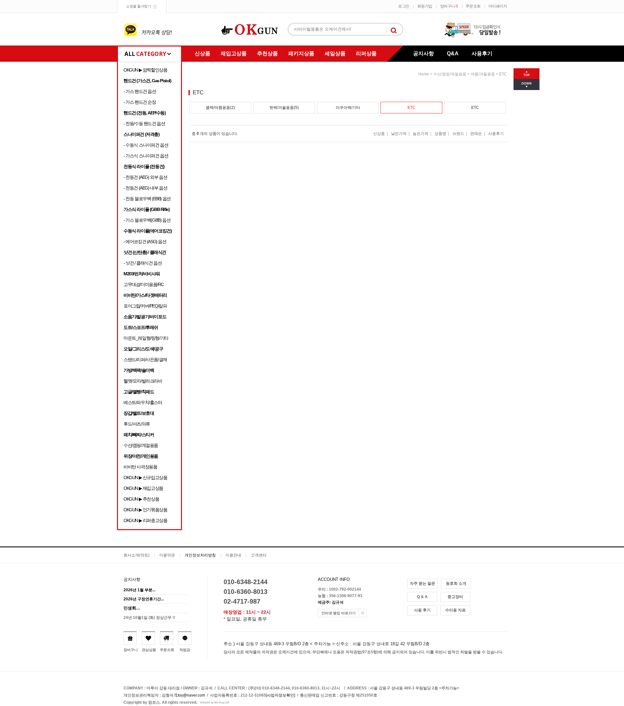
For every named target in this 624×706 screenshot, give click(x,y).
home (423, 74)
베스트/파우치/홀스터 (143, 402)
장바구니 (449, 6)
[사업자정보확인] (280, 695)
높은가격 (420, 133)
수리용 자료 (455, 610)
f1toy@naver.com (190, 695)
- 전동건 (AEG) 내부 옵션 (145, 187)
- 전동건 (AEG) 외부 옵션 (145, 177)
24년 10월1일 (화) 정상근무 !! (149, 617)
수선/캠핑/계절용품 (141, 445)
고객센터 (258, 555)
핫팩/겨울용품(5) (284, 107)
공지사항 (423, 53)
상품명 (440, 133)
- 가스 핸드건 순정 (140, 102)
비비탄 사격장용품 (140, 466)
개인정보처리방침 (200, 555)
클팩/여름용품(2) (220, 107)
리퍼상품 (366, 53)
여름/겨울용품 (483, 74)
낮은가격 (399, 133)
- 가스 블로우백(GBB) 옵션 (147, 220)
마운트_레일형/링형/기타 (146, 338)
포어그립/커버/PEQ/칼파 (145, 305)
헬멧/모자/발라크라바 (143, 381)
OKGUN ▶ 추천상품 (141, 499)
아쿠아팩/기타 (348, 107)
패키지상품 (301, 53)
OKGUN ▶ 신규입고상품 (145, 477)
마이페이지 (497, 6)
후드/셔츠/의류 (137, 423)
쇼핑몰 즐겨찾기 (138, 6)
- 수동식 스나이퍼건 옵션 (146, 145)
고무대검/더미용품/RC (143, 284)
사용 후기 (422, 610)
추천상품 (267, 53)
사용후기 (482, 53)
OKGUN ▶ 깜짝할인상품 (145, 69)
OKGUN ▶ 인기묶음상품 (145, 509)
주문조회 (473, 6)
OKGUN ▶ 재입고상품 (143, 488)
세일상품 (335, 53)
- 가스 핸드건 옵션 (140, 91)
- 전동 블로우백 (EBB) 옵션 (147, 198)
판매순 (476, 133)
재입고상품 (234, 53)
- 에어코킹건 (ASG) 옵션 (145, 241)
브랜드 (458, 133)
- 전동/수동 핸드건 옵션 (144, 123)
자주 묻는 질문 (422, 583)
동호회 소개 (456, 583)
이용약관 (167, 555)
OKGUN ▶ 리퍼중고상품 (145, 520)
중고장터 (455, 597)
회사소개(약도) (137, 555)
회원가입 (424, 6)
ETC (503, 74)
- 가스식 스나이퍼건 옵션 (146, 155)
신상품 (202, 53)
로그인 (404, 6)
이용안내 (233, 555)
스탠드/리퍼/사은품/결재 (145, 359)
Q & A (422, 597)
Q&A (453, 53)
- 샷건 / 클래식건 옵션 (143, 263)
